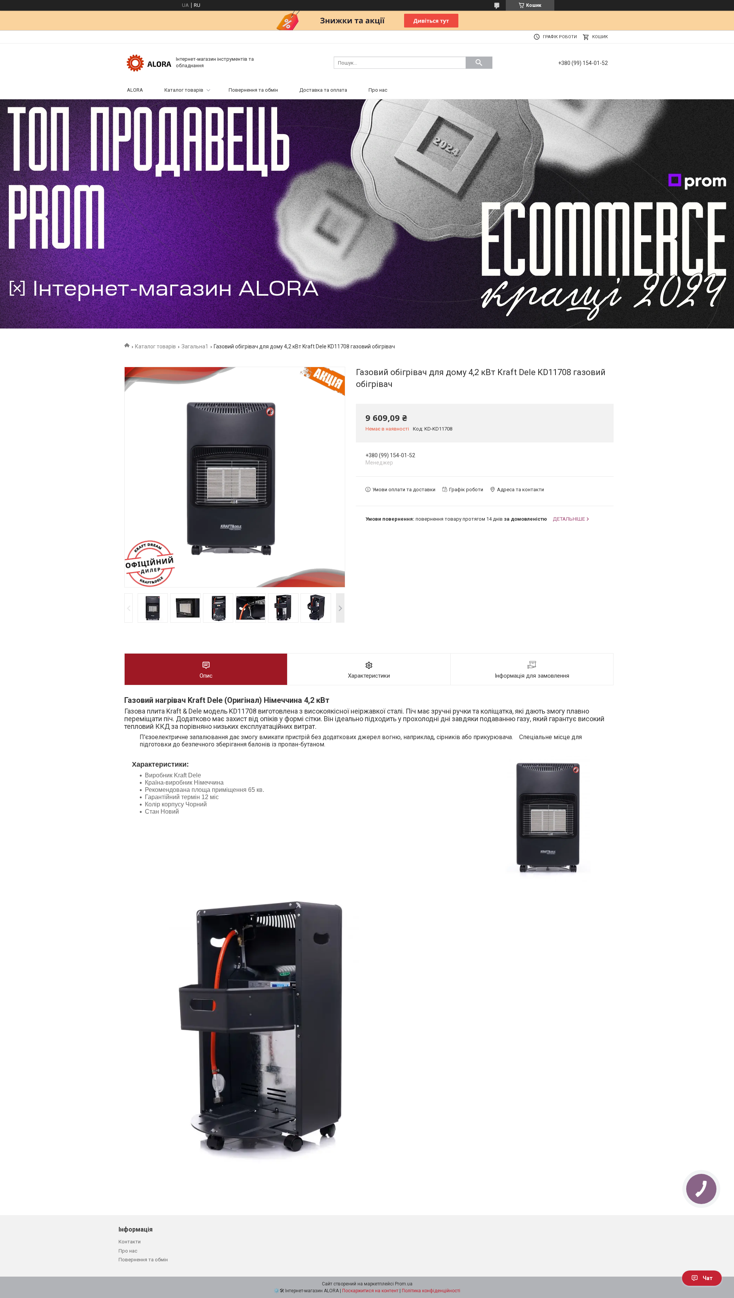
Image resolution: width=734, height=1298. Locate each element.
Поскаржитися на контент (370, 1290)
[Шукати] (479, 63)
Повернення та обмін (253, 90)
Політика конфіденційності (431, 1290)
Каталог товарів (183, 90)
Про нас (378, 90)
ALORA (135, 90)
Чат (708, 1278)
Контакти (130, 1242)
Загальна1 (195, 346)
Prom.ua (403, 1284)
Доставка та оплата (323, 90)
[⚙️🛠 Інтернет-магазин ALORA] (149, 62)
